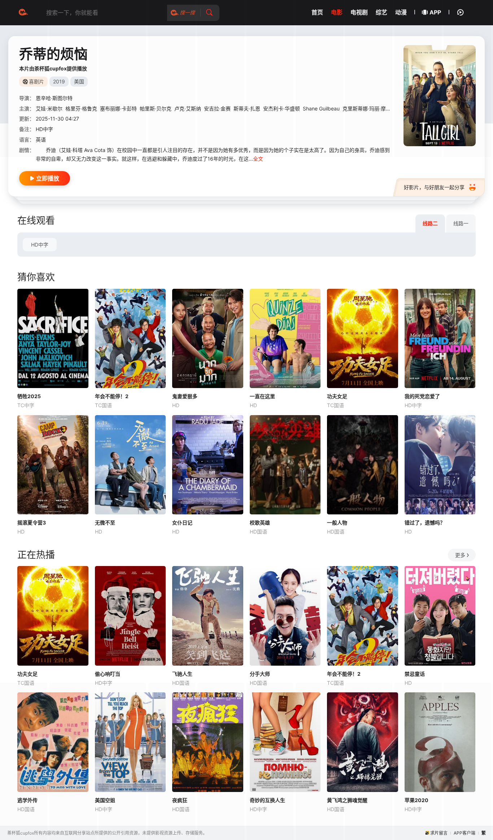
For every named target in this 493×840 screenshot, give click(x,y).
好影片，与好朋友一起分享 (434, 187)
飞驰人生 (182, 674)
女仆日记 (182, 522)
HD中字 (39, 244)
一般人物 (337, 522)
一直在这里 (262, 396)
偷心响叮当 (107, 674)
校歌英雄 (260, 522)
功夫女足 (337, 396)
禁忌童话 (415, 674)
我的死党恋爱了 (422, 396)
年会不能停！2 (111, 396)
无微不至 (105, 522)
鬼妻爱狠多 (184, 396)
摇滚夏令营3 (31, 522)
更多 (460, 555)
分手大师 (260, 674)
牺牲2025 (29, 396)
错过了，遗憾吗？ (425, 522)
